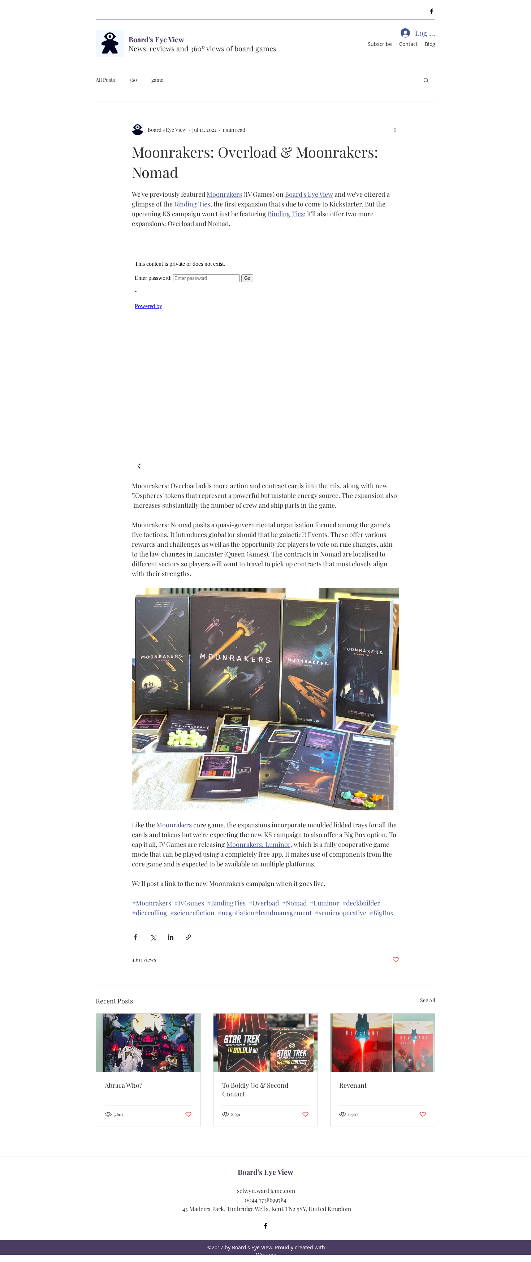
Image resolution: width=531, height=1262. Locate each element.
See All (427, 1000)
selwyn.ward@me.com (266, 1190)
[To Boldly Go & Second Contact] (265, 1043)
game (157, 79)
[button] (426, 80)
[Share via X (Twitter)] (153, 937)
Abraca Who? (123, 1085)
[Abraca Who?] (148, 1043)
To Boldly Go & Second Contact (255, 1089)
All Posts (105, 79)
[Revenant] (383, 1043)
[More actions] (394, 129)
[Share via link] (188, 937)
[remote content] (265, 354)
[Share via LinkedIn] (170, 937)
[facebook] (431, 11)
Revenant (353, 1085)
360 (133, 79)
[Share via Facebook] (135, 937)
